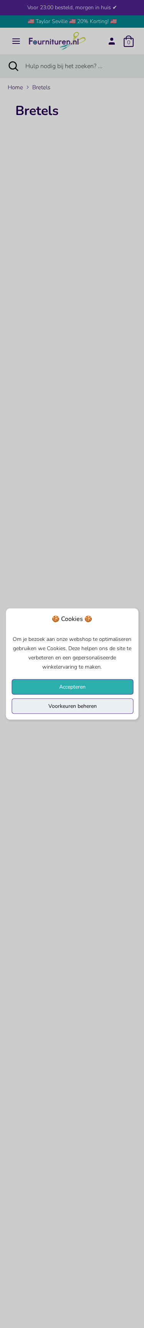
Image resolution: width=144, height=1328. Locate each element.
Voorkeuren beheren (72, 706)
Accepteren (72, 687)
